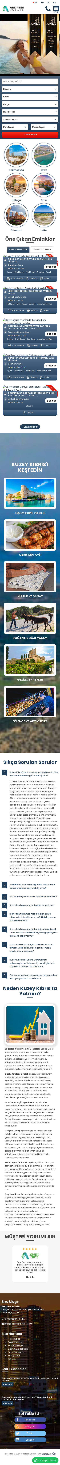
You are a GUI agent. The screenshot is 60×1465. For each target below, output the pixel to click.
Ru (54, 2)
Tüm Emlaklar (30, 426)
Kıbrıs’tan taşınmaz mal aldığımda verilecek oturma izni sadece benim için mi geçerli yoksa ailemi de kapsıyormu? (34, 932)
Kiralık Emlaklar (16, 1345)
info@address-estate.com (18, 1323)
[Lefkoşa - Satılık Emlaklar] (16, 185)
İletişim (11, 1358)
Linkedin (30, 1439)
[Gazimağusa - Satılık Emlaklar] (16, 155)
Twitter (30, 1433)
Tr (36, 2)
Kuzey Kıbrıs (14, 1355)
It (48, 2)
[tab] (18, 249)
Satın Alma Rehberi (18, 1348)
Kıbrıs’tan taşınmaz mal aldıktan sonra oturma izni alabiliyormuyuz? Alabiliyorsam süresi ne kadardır (33, 917)
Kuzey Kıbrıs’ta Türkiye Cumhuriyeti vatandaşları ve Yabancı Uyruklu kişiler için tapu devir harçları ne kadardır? (32, 963)
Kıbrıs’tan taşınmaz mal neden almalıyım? (32, 905)
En (42, 2)
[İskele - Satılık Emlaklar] (44, 155)
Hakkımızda (14, 1338)
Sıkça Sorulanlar (16, 1352)
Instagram (30, 1426)
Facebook (30, 1419)
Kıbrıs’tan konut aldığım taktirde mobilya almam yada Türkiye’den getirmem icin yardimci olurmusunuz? (31, 948)
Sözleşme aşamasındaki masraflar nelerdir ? (33, 896)
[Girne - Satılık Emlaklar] (44, 185)
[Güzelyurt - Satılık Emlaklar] (16, 215)
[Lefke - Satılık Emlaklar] (44, 215)
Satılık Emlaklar (15, 1342)
